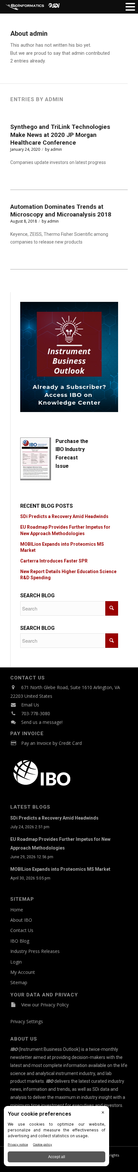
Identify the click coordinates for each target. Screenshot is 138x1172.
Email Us (30, 705)
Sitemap (18, 982)
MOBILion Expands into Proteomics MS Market (60, 869)
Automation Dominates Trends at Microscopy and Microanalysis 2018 (60, 210)
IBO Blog (19, 941)
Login (16, 962)
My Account (22, 972)
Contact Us (21, 930)
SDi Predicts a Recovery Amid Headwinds (64, 516)
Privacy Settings (26, 1021)
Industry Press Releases (35, 951)
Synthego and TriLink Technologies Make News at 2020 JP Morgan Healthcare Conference (60, 134)
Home (16, 910)
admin (56, 149)
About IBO (21, 920)
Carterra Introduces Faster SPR (54, 560)
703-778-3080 (35, 713)
